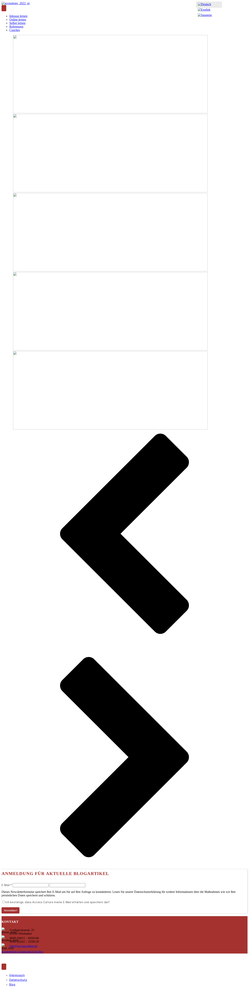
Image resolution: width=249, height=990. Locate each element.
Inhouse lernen (18, 16)
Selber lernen (17, 23)
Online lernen (17, 19)
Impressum (17, 975)
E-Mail (7, 885)
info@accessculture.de (23, 946)
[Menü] (4, 8)
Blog (12, 984)
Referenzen (16, 26)
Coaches (14, 30)
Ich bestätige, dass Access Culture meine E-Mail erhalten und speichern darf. (57, 902)
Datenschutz (18, 979)
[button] (124, 534)
